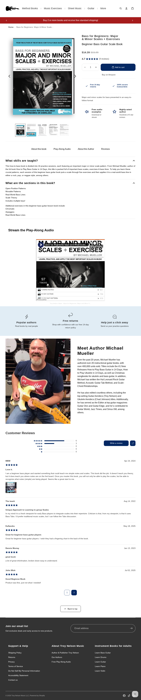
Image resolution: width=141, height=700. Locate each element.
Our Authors (57, 657)
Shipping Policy (14, 653)
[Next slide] (132, 20)
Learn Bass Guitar (103, 653)
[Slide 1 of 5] (20, 130)
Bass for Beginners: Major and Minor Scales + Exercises (82, 303)
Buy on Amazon (109, 75)
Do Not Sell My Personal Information (24, 671)
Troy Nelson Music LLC (20, 696)
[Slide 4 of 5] (53, 130)
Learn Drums (100, 657)
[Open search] (121, 8)
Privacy (11, 662)
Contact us (13, 680)
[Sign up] (131, 628)
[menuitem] (103, 8)
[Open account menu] (126, 8)
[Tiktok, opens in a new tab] (129, 695)
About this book (38, 149)
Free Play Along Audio (61, 662)
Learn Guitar (100, 662)
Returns (11, 657)
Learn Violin (100, 671)
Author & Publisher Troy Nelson (65, 653)
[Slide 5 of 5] (64, 130)
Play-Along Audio (62, 149)
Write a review (116, 443)
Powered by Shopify (37, 696)
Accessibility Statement (18, 675)
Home (10, 27)
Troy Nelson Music (56, 303)
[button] (132, 443)
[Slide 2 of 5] (31, 130)
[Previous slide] (6, 20)
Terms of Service (15, 666)
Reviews (105, 149)
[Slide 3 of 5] (42, 130)
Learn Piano (100, 666)
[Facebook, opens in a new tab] (124, 695)
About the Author (86, 149)
